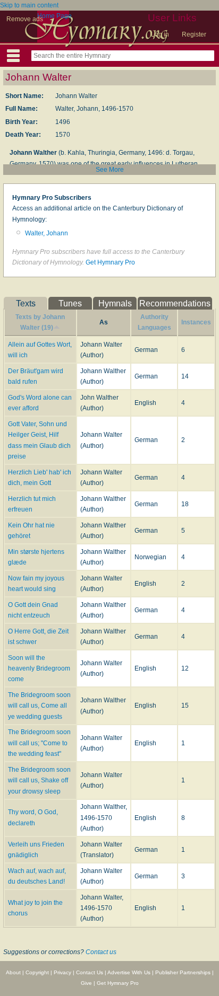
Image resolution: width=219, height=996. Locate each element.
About (13, 972)
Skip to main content (29, 5)
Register (194, 34)
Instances (196, 322)
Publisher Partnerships (182, 972)
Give (86, 983)
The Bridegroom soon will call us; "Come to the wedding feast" (39, 742)
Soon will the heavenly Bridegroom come (39, 668)
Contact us (101, 952)
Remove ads (24, 19)
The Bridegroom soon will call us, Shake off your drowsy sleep (39, 780)
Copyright (37, 972)
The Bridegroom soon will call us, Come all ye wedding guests (39, 705)
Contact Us (89, 972)
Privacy (62, 972)
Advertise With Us (128, 972)
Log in (160, 34)
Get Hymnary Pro (110, 262)
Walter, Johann (46, 233)
